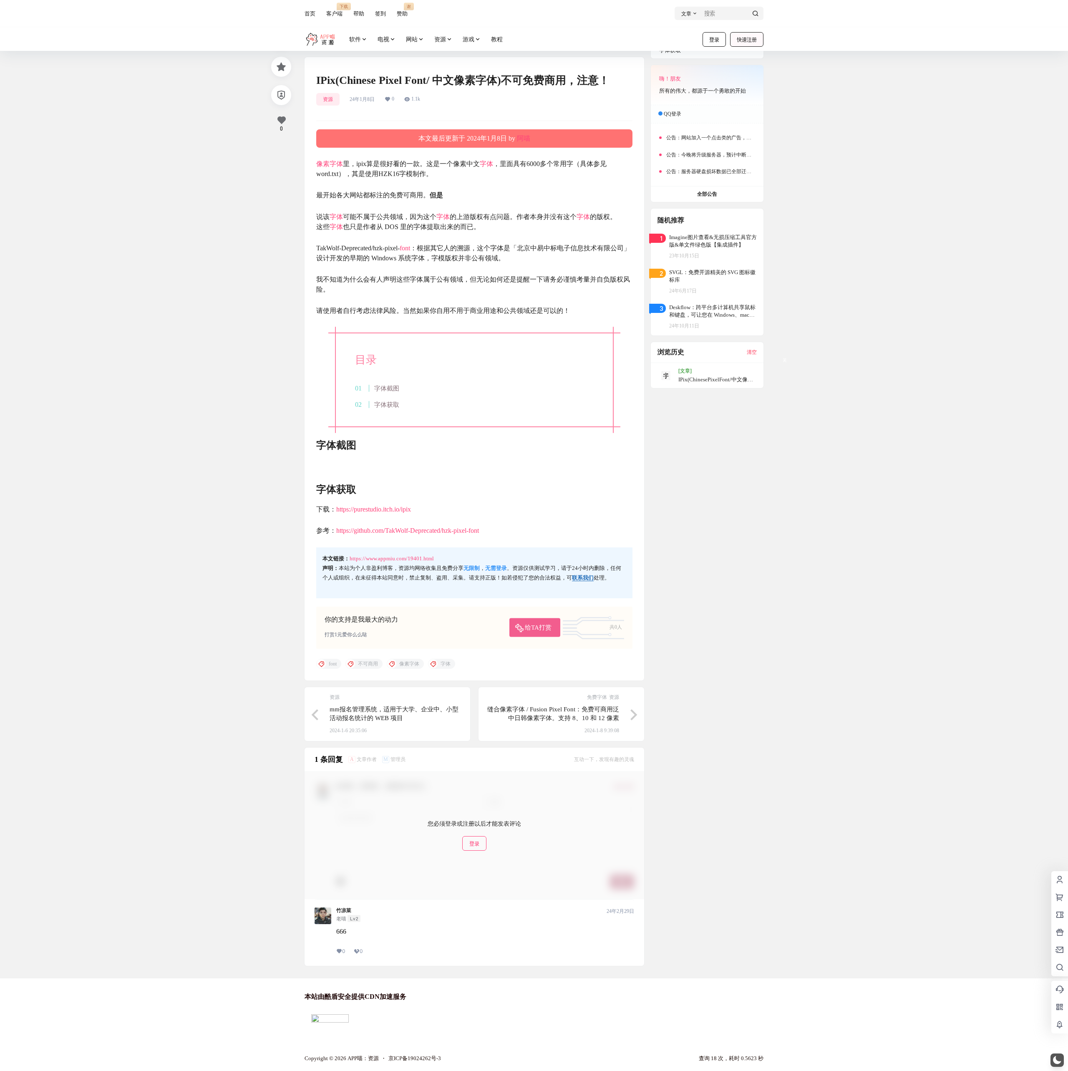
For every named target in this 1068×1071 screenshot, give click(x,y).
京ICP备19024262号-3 (414, 1058)
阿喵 (523, 138)
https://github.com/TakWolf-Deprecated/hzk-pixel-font (407, 530)
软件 (355, 39)
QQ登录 (672, 114)
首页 (310, 13)
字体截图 (386, 388)
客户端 (334, 10)
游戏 (468, 39)
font (405, 248)
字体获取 (386, 404)
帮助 (358, 13)
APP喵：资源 (362, 1058)
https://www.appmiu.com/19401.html (392, 558)
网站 (412, 39)
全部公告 (707, 194)
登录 (714, 40)
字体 (486, 163)
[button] (1057, 1060)
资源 (440, 39)
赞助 (402, 10)
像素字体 (329, 163)
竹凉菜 (343, 910)
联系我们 (583, 578)
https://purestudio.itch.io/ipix (373, 509)
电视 (383, 39)
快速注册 (747, 40)
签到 (380, 13)
